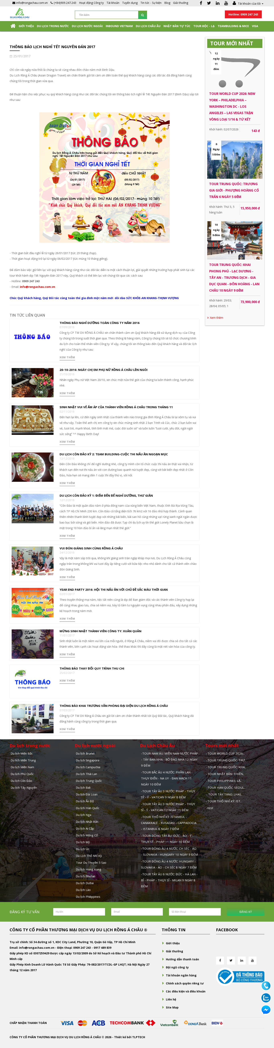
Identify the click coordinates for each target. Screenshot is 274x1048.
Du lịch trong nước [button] (53, 26)
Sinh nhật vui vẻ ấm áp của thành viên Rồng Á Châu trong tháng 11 (116, 407)
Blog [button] (167, 3)
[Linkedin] (217, 3)
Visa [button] (255, 26)
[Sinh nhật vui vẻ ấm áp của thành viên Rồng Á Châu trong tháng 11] (33, 420)
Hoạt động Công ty (91, 3)
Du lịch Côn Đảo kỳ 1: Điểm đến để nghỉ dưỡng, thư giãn (106, 495)
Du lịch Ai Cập (85, 828)
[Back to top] (266, 1023)
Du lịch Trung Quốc (89, 781)
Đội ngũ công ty (177, 967)
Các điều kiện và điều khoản (185, 991)
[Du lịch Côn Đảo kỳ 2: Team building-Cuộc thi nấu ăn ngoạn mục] (33, 467)
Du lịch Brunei (85, 753)
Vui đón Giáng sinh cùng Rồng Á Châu (91, 548)
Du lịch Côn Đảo (21, 781)
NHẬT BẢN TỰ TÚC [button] (176, 26)
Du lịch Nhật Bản (87, 822)
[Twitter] (209, 3)
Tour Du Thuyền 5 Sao (91, 862)
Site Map (172, 1007)
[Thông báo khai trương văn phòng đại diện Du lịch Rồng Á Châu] (33, 718)
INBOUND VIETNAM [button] (119, 26)
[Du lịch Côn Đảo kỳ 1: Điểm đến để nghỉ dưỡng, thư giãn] (33, 508)
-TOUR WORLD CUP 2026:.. (225, 753)
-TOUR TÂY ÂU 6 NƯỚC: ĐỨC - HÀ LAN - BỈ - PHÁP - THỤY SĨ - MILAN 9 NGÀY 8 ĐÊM (169, 880)
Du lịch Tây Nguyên (24, 787)
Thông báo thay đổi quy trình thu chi (92, 668)
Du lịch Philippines (88, 897)
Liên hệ (171, 999)
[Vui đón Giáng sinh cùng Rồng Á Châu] (33, 561)
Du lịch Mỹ (83, 842)
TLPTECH (138, 1037)
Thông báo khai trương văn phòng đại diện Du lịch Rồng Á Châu (114, 706)
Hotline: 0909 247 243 (243, 14)
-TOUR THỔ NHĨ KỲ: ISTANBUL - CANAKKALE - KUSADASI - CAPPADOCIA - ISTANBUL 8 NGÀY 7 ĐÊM (168, 823)
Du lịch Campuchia (88, 767)
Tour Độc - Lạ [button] (204, 26)
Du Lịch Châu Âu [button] (148, 26)
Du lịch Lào (83, 890)
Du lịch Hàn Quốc (87, 808)
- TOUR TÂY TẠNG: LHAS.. (224, 794)
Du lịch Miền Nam (22, 767)
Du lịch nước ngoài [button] (87, 26)
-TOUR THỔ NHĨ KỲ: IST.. (224, 801)
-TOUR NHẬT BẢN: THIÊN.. (225, 774)
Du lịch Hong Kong (88, 869)
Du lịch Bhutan (85, 876)
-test (209, 808)
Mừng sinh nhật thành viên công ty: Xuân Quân (100, 631)
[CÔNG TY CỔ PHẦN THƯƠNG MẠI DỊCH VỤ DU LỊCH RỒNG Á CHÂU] (20, 13)
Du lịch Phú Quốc (22, 774)
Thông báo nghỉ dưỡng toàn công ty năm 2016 (100, 323)
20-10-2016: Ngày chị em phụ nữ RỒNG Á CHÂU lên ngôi (104, 370)
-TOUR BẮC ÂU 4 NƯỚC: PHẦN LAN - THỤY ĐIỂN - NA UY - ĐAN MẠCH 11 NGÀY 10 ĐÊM (167, 778)
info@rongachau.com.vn (37, 287)
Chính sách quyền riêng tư (185, 983)
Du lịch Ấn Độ (85, 801)
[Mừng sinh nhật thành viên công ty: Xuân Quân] (33, 644)
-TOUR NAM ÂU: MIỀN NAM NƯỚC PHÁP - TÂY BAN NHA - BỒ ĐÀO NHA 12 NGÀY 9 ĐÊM (169, 759)
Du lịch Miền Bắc (22, 753)
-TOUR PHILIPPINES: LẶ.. (224, 781)
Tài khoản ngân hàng (181, 975)
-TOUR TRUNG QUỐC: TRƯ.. (226, 760)
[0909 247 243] (266, 985)
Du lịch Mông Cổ (87, 835)
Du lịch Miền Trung (23, 760)
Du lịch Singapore (87, 760)
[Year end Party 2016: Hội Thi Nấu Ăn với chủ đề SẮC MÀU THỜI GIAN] (33, 602)
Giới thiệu (26, 26)
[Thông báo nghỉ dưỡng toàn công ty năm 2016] (33, 335)
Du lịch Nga (83, 815)
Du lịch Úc (82, 849)
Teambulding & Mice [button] (233, 26)
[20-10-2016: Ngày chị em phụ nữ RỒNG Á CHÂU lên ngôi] (33, 382)
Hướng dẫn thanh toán (182, 959)
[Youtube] (226, 3)
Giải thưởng (180, 3)
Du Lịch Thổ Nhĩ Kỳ (89, 856)
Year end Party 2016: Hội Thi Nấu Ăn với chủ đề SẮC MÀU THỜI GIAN (114, 589)
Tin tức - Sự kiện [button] (150, 3)
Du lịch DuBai (85, 883)
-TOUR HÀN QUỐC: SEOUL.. (225, 787)
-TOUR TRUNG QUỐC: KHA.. (226, 767)
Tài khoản (113, 3)
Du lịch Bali (83, 787)
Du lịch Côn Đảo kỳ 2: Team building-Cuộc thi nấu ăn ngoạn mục (114, 454)
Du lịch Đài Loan (86, 794)
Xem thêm (67, 357)
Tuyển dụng (130, 3)
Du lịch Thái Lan (86, 774)
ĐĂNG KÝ (245, 912)
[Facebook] (201, 3)
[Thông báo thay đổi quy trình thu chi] (33, 681)
